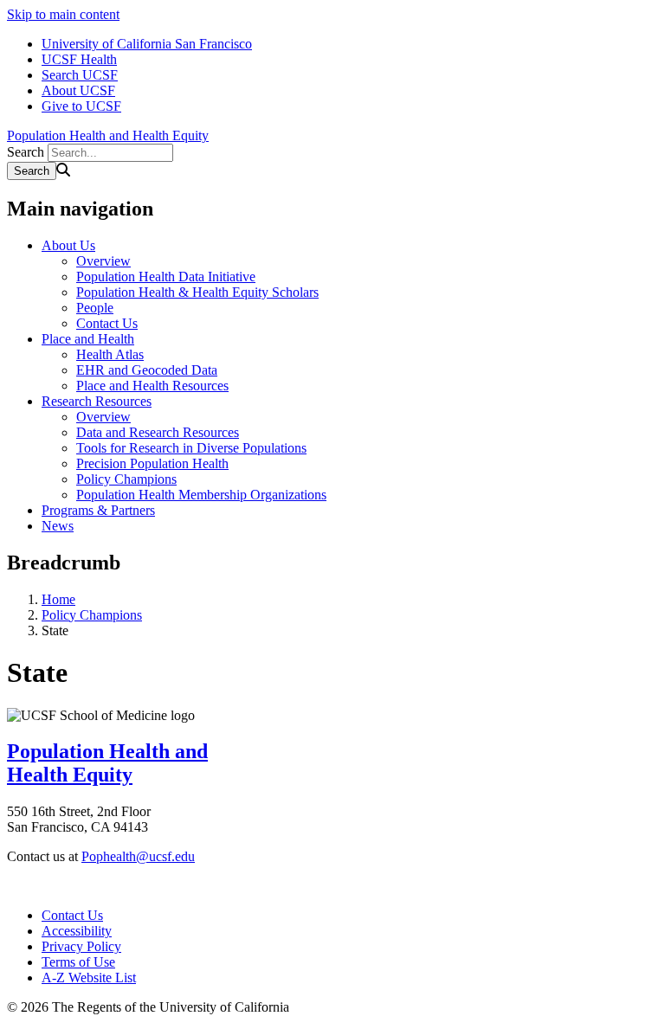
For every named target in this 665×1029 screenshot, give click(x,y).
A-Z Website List (89, 977)
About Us (68, 245)
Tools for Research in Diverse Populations (191, 448)
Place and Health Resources (152, 385)
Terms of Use (78, 962)
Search (25, 152)
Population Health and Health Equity (108, 135)
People (94, 307)
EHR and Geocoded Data (146, 370)
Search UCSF (80, 75)
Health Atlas (110, 354)
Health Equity (69, 774)
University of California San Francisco (147, 43)
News (58, 525)
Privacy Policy (81, 946)
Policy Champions (126, 479)
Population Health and (107, 751)
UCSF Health (79, 59)
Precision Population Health (152, 463)
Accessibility (77, 930)
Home (58, 599)
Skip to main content (63, 14)
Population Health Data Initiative (165, 276)
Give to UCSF (81, 106)
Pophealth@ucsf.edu (138, 856)
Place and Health (88, 338)
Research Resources (97, 401)
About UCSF (78, 90)
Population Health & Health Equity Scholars (197, 292)
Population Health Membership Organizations (201, 494)
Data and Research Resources (157, 432)
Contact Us (107, 323)
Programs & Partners (98, 510)
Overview (103, 261)
